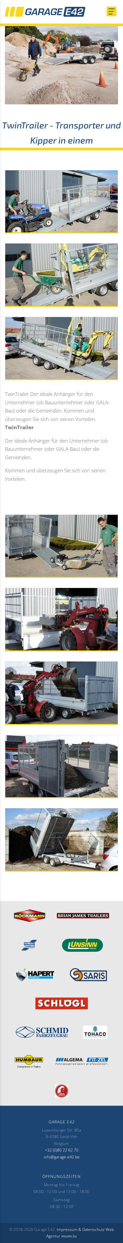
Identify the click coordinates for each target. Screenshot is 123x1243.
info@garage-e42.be (62, 1157)
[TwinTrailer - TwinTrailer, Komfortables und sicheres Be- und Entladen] (61, 275)
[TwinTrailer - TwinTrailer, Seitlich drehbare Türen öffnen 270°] (61, 766)
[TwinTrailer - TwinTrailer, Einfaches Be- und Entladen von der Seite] (61, 693)
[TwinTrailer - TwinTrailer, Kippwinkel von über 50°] (61, 840)
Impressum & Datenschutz (81, 1229)
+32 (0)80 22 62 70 (61, 1150)
